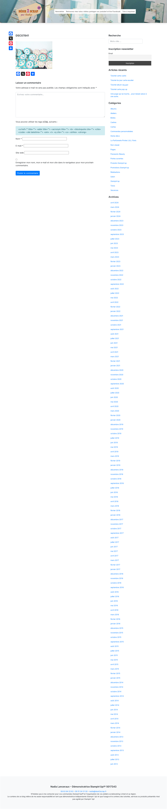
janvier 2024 (115, 216)
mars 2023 (115, 257)
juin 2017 (114, 547)
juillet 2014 (115, 705)
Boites (113, 118)
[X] (10, 38)
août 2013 (115, 755)
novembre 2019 (117, 429)
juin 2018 (114, 492)
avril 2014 (114, 719)
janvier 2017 (115, 569)
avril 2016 (114, 610)
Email (111, 53)
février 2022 (115, 307)
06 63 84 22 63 (67, 791)
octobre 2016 (116, 583)
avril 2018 (114, 501)
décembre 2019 (117, 424)
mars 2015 (115, 669)
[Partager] (10, 48)
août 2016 (115, 592)
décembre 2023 (117, 221)
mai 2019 (114, 447)
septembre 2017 (117, 533)
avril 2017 (114, 556)
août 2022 (115, 289)
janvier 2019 (115, 465)
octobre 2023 (116, 230)
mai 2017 (114, 551)
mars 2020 (115, 411)
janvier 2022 (115, 311)
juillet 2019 (115, 438)
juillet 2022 (115, 293)
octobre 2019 (116, 433)
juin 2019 (114, 442)
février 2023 (115, 261)
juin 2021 (114, 343)
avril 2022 (114, 302)
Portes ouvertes (117, 158)
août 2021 (114, 334)
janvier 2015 (115, 678)
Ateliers (113, 113)
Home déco (115, 136)
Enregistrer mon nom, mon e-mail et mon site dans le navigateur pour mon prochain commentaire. (54, 164)
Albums (113, 109)
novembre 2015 (117, 633)
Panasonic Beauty (118, 154)
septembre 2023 (117, 234)
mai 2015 (114, 660)
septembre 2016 (117, 587)
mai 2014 (114, 714)
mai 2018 (114, 497)
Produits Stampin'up (119, 163)
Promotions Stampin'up (120, 168)
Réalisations (115, 172)
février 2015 (115, 673)
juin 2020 (114, 397)
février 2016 (115, 619)
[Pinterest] (10, 43)
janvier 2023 (115, 266)
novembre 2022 (117, 275)
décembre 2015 (117, 628)
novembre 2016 (117, 578)
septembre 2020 (117, 384)
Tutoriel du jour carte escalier (122, 80)
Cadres (113, 122)
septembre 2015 (117, 642)
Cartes (113, 127)
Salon (113, 177)
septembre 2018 (117, 483)
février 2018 (115, 510)
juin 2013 (114, 764)
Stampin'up (115, 181)
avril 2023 (114, 252)
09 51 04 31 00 (81, 791)
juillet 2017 (115, 542)
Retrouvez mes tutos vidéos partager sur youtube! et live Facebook (93, 11)
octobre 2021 (116, 325)
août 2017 (114, 538)
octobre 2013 (116, 746)
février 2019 (115, 461)
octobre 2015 (116, 637)
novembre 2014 (117, 687)
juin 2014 (114, 710)
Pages (113, 149)
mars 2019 (115, 456)
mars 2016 (115, 614)
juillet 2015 (115, 651)
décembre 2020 (117, 370)
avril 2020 (114, 406)
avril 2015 (114, 664)
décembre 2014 (117, 682)
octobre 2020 (116, 379)
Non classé (115, 145)
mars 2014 (115, 723)
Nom (19, 139)
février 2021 (115, 361)
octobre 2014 (116, 691)
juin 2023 (114, 243)
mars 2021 (115, 356)
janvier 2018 (115, 515)
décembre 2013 (117, 737)
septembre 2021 (117, 329)
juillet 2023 (115, 239)
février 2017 (115, 565)
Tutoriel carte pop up (119, 89)
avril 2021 (114, 352)
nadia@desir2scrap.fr (97, 791)
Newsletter (59, 11)
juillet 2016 (115, 596)
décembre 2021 (117, 316)
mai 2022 (114, 298)
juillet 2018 (115, 488)
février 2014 (115, 728)
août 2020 (115, 388)
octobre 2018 (116, 479)
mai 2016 (114, 605)
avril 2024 (114, 203)
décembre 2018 (117, 470)
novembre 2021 (117, 320)
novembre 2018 (117, 474)
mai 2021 (114, 347)
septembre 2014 (117, 696)
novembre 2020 (117, 375)
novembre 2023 (117, 225)
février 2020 (115, 415)
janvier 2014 (115, 732)
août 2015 (115, 646)
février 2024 (115, 212)
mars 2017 (115, 560)
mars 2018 (115, 506)
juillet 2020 (115, 393)
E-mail (19, 145)
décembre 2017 (117, 519)
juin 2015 (114, 655)
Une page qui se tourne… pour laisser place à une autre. (129, 95)
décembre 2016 (117, 574)
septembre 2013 (117, 750)
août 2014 (115, 700)
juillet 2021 (115, 338)
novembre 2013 (117, 741)
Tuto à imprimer (128, 11)
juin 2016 (114, 601)
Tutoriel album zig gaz (119, 85)
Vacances (114, 190)
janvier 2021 (115, 365)
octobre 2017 (116, 528)
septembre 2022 (117, 284)
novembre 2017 (117, 524)
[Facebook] (10, 33)
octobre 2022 (116, 279)
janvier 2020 (115, 420)
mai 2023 (114, 248)
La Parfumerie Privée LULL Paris (123, 140)
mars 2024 (115, 207)
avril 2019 (114, 452)
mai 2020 (114, 402)
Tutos (113, 186)
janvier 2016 (115, 624)
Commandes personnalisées (122, 131)
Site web (20, 152)
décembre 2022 (117, 270)
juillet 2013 (115, 759)
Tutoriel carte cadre (118, 76)
